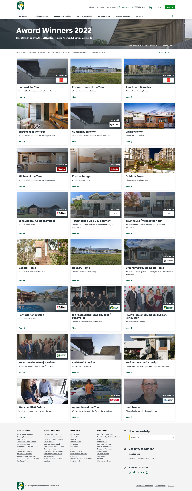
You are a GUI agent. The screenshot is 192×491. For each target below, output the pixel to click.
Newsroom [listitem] (74, 444)
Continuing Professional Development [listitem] (53, 455)
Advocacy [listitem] (74, 449)
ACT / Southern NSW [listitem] (105, 434)
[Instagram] (147, 472)
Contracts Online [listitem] (23, 444)
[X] (131, 472)
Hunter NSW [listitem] (102, 442)
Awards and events (29, 52)
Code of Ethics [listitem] (76, 451)
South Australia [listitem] (103, 454)
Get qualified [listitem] (49, 442)
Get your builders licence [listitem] (53, 439)
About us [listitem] (73, 456)
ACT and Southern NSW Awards (59, 52)
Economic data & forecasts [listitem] (27, 446)
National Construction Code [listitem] (28, 458)
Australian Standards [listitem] (25, 434)
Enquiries (132, 458)
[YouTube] (143, 472)
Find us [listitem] (73, 439)
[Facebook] (134, 472)
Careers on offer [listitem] (50, 449)
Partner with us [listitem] (76, 461)
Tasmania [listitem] (101, 456)
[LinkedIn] (139, 472)
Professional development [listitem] (54, 446)
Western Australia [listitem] (104, 461)
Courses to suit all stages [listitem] (53, 451)
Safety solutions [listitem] (23, 461)
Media (154, 458)
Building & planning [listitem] (24, 437)
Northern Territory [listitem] (104, 449)
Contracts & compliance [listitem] (26, 442)
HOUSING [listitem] (74, 446)
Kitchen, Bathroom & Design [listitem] (81, 458)
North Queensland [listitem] (104, 446)
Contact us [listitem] (74, 437)
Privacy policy (160, 486)
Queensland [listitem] (102, 451)
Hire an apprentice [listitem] (24, 451)
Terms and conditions (144, 486)
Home (18, 52)
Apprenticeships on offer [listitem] (53, 437)
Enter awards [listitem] (75, 442)
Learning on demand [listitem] (52, 444)
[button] (23, 16)
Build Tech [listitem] (21, 439)
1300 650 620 (139, 7)
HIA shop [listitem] (20, 449)
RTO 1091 (171, 486)
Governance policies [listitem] (78, 454)
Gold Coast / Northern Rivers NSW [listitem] (108, 438)
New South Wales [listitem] (104, 444)
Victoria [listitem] (100, 458)
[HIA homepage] (21, 9)
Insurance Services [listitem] (24, 454)
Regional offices (143, 458)
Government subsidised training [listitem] (53, 459)
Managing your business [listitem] (26, 456)
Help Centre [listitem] (75, 434)
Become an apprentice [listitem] (53, 434)
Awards (42, 52)
